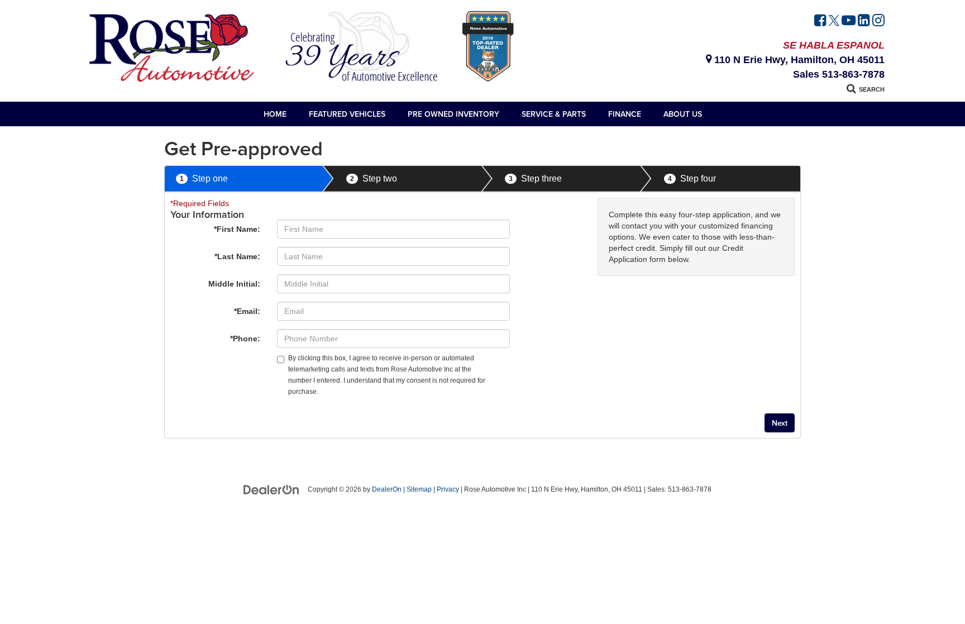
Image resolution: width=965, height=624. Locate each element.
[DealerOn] (271, 488)
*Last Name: (237, 256)
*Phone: (245, 338)
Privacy (448, 489)
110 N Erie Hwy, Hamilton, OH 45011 (798, 59)
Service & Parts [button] (554, 114)
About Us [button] (682, 114)
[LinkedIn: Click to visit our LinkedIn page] (864, 21)
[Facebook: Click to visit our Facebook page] (820, 21)
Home (275, 114)
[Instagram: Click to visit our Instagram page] (878, 21)
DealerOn (387, 489)
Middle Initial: (234, 283)
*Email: (247, 311)
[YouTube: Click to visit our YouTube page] (849, 21)
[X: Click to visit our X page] (834, 21)
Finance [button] (624, 114)
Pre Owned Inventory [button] (453, 114)
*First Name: (237, 229)
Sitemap (419, 489)
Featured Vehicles (347, 114)
